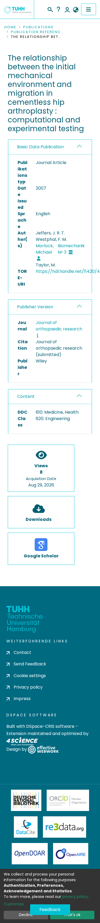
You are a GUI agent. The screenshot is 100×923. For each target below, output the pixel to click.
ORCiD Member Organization (68, 800)
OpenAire (71, 854)
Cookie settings (30, 676)
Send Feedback (30, 664)
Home (10, 27)
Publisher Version (35, 307)
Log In (67, 9)
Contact (22, 652)
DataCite (26, 827)
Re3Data (64, 827)
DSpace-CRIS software (50, 726)
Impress (22, 699)
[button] (75, 10)
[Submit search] (50, 9)
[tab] (50, 147)
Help (58, 9)
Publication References (37, 32)
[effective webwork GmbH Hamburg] (43, 749)
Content (26, 396)
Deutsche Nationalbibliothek (26, 800)
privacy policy (75, 896)
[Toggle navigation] (88, 9)
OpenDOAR (29, 854)
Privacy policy (28, 687)
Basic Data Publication (40, 147)
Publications (38, 27)
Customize (14, 904)
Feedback (50, 909)
